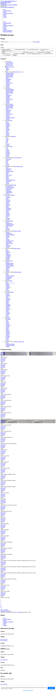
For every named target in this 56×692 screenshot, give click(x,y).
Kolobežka (8, 245)
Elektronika (13, 185)
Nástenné (8, 267)
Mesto (42, 50)
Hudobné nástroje (17, 272)
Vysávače (8, 257)
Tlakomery (8, 254)
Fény (7, 249)
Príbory (7, 176)
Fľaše (7, 321)
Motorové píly (9, 226)
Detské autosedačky (10, 234)
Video (4, 15)
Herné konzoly (9, 188)
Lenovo (7, 143)
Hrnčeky (8, 200)
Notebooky (13, 136)
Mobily (10, 120)
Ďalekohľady (9, 233)
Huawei (7, 150)
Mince (7, 78)
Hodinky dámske (9, 263)
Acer (7, 137)
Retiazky (8, 85)
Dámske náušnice (10, 74)
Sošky (7, 211)
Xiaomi (7, 126)
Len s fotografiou (7, 55)
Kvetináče (8, 204)
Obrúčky (8, 81)
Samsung (8, 125)
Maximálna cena (17, 53)
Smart (7, 269)
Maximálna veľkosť (42, 52)
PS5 (7, 162)
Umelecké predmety (10, 344)
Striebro (7, 69)
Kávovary (8, 170)
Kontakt (5, 17)
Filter (2, 41)
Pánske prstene (9, 82)
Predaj (4, 620)
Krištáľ (10, 280)
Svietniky (8, 214)
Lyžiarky (8, 239)
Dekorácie (8, 197)
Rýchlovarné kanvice (10, 180)
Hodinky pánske (9, 264)
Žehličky (8, 258)
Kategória (4, 49)
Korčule (7, 237)
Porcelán (12, 292)
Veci (7, 70)
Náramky (8, 80)
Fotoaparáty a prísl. (10, 187)
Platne (7, 163)
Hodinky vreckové (10, 265)
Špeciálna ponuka (10, 66)
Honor (7, 122)
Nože (7, 173)
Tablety (10, 146)
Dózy (7, 198)
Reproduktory (9, 277)
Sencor (7, 155)
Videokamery (9, 191)
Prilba (7, 244)
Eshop (4, 12)
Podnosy (8, 284)
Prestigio (8, 152)
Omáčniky (8, 305)
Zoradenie (29, 53)
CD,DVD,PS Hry (18, 157)
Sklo (9, 318)
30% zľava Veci (9, 64)
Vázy (7, 217)
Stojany (7, 212)
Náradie (11, 221)
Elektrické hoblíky (10, 224)
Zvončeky (8, 218)
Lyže (7, 238)
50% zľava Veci (9, 65)
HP (6, 142)
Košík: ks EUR (9, 7)
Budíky (7, 262)
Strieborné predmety (10, 117)
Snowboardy (9, 242)
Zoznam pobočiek (7, 10)
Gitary (7, 273)
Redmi (7, 133)
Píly (7, 227)
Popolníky (8, 209)
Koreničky (8, 201)
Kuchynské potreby (19, 166)
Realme (7, 128)
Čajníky (7, 196)
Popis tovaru (9, 50)
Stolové (7, 268)
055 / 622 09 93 (4, 659)
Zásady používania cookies (28, 690)
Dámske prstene (9, 75)
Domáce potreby (16, 248)
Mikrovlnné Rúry (10, 171)
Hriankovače (9, 168)
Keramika (12, 195)
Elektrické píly (9, 223)
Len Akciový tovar (44, 49)
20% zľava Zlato (9, 62)
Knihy (7, 342)
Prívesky (8, 84)
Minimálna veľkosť (28, 52)
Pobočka (3, 52)
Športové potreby (17, 231)
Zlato (7, 68)
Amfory (7, 293)
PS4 (7, 161)
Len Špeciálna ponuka (33, 49)
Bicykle (7, 232)
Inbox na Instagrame (7, 31)
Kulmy (7, 250)
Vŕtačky (7, 228)
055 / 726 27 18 (4, 639)
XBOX (7, 160)
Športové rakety (9, 243)
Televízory (8, 190)
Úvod (4, 9)
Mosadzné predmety (10, 345)
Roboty (7, 178)
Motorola (8, 124)
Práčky (7, 253)
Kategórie (37, 41)
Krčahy (7, 203)
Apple (7, 121)
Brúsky (7, 222)
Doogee (7, 132)
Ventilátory (8, 255)
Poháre (7, 207)
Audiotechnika (9, 186)
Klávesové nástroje (10, 275)
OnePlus (8, 130)
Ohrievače (8, 252)
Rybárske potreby (10, 240)
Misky (7, 206)
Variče (7, 182)
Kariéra (4, 14)
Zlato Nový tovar (19, 71)
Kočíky (7, 236)
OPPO (7, 127)
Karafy (7, 324)
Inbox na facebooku (7, 30)
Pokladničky (8, 208)
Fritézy (7, 167)
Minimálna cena (5, 53)
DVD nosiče (8, 158)
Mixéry (7, 172)
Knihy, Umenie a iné (19, 341)
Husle (7, 274)
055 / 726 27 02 (18, 612)
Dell (7, 141)
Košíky (7, 202)
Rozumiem (51, 688)
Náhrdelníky (8, 79)
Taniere (7, 216)
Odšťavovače (9, 175)
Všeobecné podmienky (8, 13)
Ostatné (7, 86)
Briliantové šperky (10, 73)
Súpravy (8, 213)
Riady (7, 177)
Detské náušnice (9, 76)
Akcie (10, 61)
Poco (7, 131)
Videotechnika (9, 192)
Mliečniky (8, 304)
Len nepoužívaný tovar (48, 53)
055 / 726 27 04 (4, 684)
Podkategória (19, 49)
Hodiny (11, 260)
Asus (7, 140)
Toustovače (8, 181)
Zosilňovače (8, 278)
